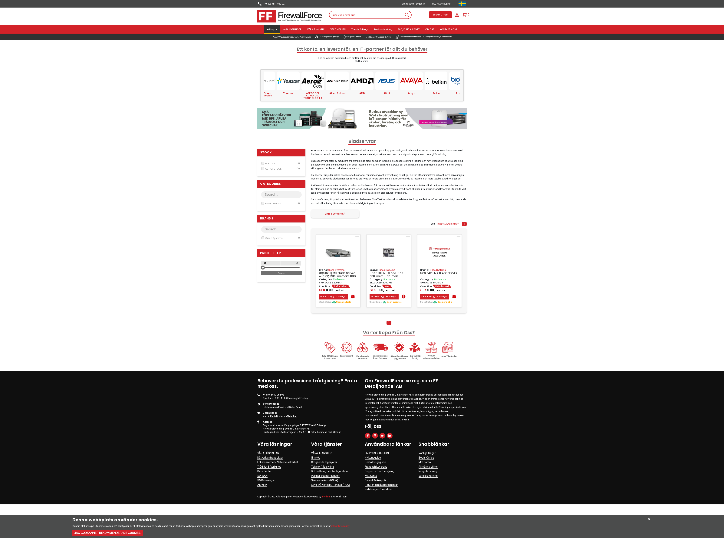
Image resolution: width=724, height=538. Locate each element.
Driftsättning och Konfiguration (329, 471)
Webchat (292, 416)
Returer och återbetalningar (381, 484)
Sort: (433, 223)
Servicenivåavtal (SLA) (324, 480)
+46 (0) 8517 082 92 (274, 3)
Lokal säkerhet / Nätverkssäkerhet (277, 462)
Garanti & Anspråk (375, 480)
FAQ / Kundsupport (441, 3)
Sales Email (295, 407)
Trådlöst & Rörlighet (269, 466)
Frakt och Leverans (376, 466)
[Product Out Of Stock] (353, 296)
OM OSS (429, 29)
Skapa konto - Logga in (413, 3)
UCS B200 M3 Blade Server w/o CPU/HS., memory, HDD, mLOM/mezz (337, 275)
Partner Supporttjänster (325, 475)
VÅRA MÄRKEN (338, 29)
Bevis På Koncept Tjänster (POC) (330, 484)
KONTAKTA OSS (448, 29)
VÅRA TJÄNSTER (316, 29)
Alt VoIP (262, 484)
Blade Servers (282, 203)
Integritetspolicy (428, 471)
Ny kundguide (373, 457)
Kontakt (274, 416)
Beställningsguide (375, 462)
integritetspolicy (340, 526)
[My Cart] (464, 15)
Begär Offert (440, 14)
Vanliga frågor (427, 453)
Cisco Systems (282, 238)
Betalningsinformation (378, 489)
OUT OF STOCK (282, 168)
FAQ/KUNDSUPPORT (409, 29)
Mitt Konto (371, 475)
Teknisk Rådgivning (322, 466)
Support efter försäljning (379, 471)
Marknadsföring (383, 29)
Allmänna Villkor (428, 466)
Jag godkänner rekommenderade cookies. (107, 533)
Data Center (264, 471)
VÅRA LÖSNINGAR (292, 29)
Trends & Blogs (360, 29)
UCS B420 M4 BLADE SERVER (438, 273)
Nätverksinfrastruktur (270, 457)
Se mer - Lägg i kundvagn (332, 296)
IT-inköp (315, 457)
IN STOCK (282, 163)
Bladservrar (339, 279)
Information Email (275, 407)
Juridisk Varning (428, 475)
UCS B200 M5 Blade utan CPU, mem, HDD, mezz (386, 275)
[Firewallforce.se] (290, 16)
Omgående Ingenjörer (324, 462)
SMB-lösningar (266, 480)
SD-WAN (262, 475)
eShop (271, 29)
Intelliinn (326, 496)
